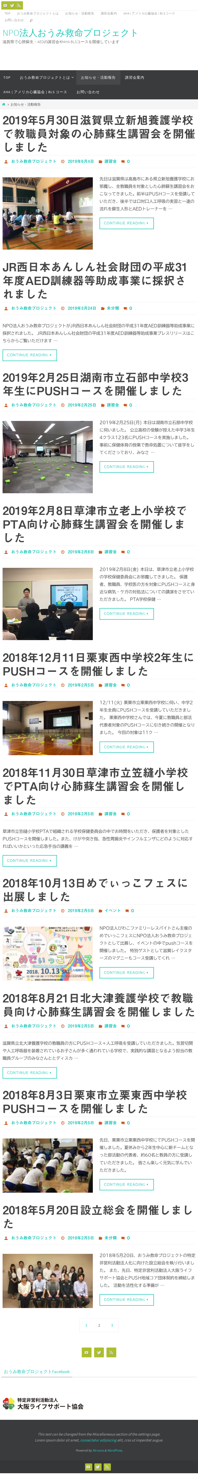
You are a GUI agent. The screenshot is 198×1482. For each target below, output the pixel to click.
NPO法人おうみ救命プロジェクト (71, 32)
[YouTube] (5, 5)
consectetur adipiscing (98, 1428)
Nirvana (98, 1438)
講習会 (110, 161)
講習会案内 (109, 13)
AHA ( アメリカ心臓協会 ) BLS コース (149, 13)
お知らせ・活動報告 (79, 13)
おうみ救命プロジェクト (33, 161)
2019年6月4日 (81, 161)
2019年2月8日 (81, 548)
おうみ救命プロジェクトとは (38, 13)
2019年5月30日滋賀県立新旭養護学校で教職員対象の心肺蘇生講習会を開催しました (99, 133)
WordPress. (115, 1438)
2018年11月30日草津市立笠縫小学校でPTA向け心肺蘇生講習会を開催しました (95, 780)
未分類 (113, 307)
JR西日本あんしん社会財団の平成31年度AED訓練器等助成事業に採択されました (95, 279)
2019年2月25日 (82, 402)
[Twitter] (12, 5)
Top (7, 13)
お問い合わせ (14, 20)
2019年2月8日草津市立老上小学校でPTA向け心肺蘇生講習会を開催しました (95, 520)
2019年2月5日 (81, 680)
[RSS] (19, 5)
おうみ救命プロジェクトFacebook (37, 1360)
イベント (112, 903)
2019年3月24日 (82, 307)
